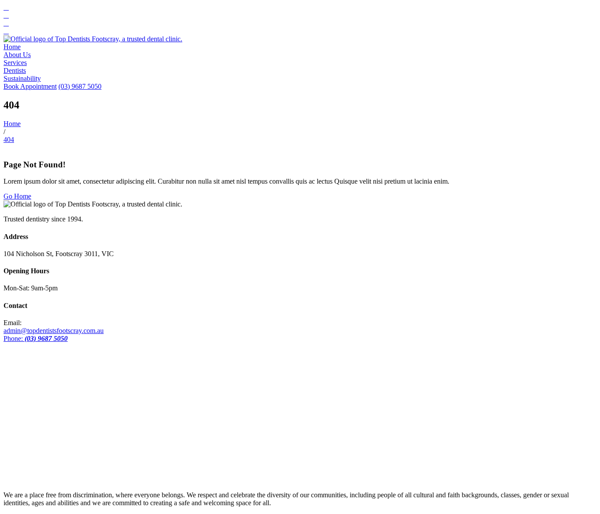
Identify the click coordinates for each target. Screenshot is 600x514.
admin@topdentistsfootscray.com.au (54, 330)
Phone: (36, 338)
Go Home (17, 196)
